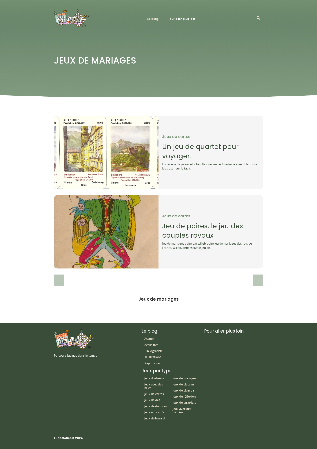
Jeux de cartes (176, 136)
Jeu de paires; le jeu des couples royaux (202, 230)
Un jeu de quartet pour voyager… (200, 151)
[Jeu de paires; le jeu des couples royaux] (106, 231)
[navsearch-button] (258, 18)
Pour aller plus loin (181, 19)
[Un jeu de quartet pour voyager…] (106, 152)
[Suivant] (258, 280)
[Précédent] (59, 280)
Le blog (152, 19)
